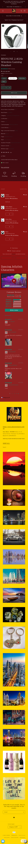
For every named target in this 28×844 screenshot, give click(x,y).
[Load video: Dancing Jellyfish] (14, 281)
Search (4, 447)
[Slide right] (17, 51)
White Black (13, 78)
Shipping (2, 73)
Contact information (14, 837)
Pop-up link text (5, 167)
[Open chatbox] (3, 841)
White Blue (22, 78)
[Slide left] (10, 51)
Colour (5, 79)
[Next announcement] (25, 6)
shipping (13, 254)
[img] (8, 319)
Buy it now (14, 97)
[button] (2, 10)
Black (4, 81)
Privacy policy (7, 837)
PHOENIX (8, 835)
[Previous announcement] (2, 6)
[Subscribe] (23, 812)
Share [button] (4, 156)
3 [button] (14, 393)
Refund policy (22, 837)
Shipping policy (14, 835)
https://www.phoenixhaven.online (13, 428)
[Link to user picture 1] (8, 342)
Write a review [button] (14, 310)
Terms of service (22, 835)
